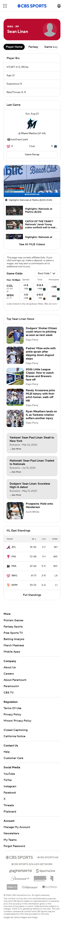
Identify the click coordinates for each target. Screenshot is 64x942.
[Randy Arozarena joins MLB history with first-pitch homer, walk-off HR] (15, 397)
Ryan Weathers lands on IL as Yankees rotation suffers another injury (41, 415)
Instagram (10, 786)
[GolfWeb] (49, 887)
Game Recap (32, 154)
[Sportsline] (45, 870)
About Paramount (15, 680)
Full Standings (32, 595)
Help (7, 752)
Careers (9, 673)
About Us (10, 667)
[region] (32, 181)
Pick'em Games (13, 620)
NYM (14, 585)
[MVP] (12, 885)
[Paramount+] (20, 878)
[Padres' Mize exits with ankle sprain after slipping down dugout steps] (15, 355)
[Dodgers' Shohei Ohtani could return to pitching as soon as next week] (15, 335)
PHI (14, 556)
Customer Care (13, 758)
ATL (14, 547)
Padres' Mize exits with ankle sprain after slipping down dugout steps (41, 353)
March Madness (14, 645)
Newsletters (11, 833)
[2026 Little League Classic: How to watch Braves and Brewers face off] (15, 376)
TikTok (8, 780)
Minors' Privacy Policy (17, 721)
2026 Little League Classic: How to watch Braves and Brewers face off (40, 375)
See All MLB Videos (32, 244)
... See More (15, 449)
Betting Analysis (14, 639)
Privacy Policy (12, 714)
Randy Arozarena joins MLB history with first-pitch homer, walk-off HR (40, 395)
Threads (9, 805)
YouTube (9, 774)
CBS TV (9, 692)
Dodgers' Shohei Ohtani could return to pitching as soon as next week (41, 331)
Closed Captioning (16, 730)
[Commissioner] (43, 877)
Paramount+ (11, 686)
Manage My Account (17, 827)
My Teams (10, 840)
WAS (14, 575)
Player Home (14, 47)
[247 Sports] (20, 870)
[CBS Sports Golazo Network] (32, 864)
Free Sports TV (13, 633)
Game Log (51, 47)
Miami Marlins (29, 133)
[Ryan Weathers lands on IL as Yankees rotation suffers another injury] (15, 418)
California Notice (14, 736)
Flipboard (10, 811)
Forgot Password (14, 846)
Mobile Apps (12, 651)
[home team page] (32, 123)
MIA (14, 566)
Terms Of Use (12, 708)
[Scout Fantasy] (30, 887)
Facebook (10, 792)
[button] (5, 6)
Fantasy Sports (13, 626)
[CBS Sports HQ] (47, 857)
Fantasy (33, 47)
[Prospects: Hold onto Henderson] (15, 510)
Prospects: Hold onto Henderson (39, 505)
